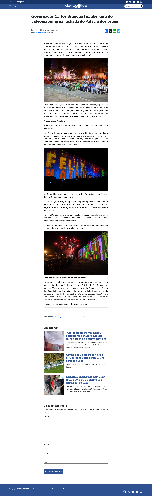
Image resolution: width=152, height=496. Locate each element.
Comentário (48, 416)
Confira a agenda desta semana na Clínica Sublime (69, 317)
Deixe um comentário (41, 33)
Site (45, 462)
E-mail (46, 453)
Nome (46, 445)
